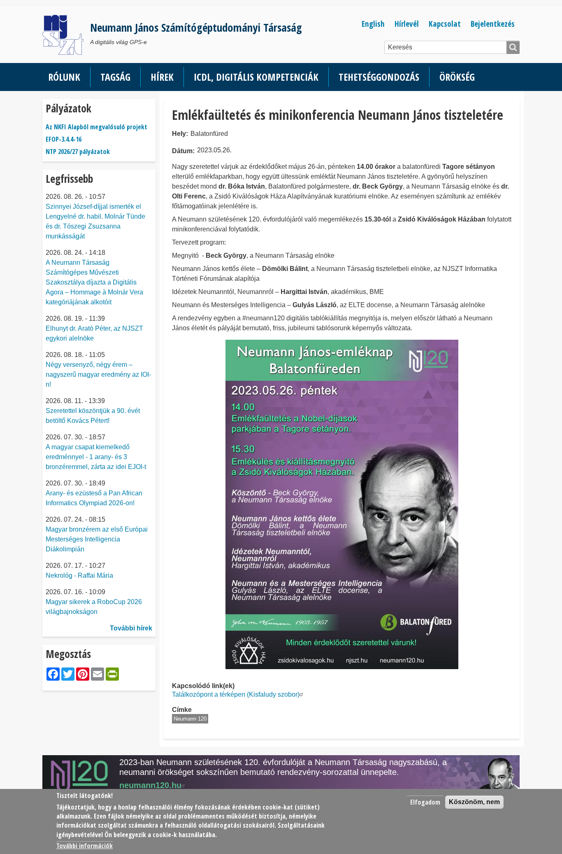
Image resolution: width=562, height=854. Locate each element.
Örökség (457, 77)
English (373, 23)
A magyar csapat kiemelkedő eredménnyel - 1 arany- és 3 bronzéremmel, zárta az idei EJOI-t (96, 456)
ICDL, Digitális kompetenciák (256, 77)
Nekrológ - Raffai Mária (79, 575)
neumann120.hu (150, 785)
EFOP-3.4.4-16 (63, 139)
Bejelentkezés (493, 23)
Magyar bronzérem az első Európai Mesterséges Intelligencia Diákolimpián (97, 539)
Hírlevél (407, 23)
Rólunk (64, 77)
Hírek (162, 77)
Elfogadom (425, 802)
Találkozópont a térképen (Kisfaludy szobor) (236, 694)
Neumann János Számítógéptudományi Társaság (196, 27)
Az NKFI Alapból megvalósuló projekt (96, 126)
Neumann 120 (190, 719)
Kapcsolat (445, 23)
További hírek (131, 628)
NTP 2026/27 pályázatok (78, 151)
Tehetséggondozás (379, 77)
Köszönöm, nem (474, 801)
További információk (84, 845)
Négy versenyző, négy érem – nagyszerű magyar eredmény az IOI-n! (98, 374)
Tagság (115, 77)
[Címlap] (66, 35)
